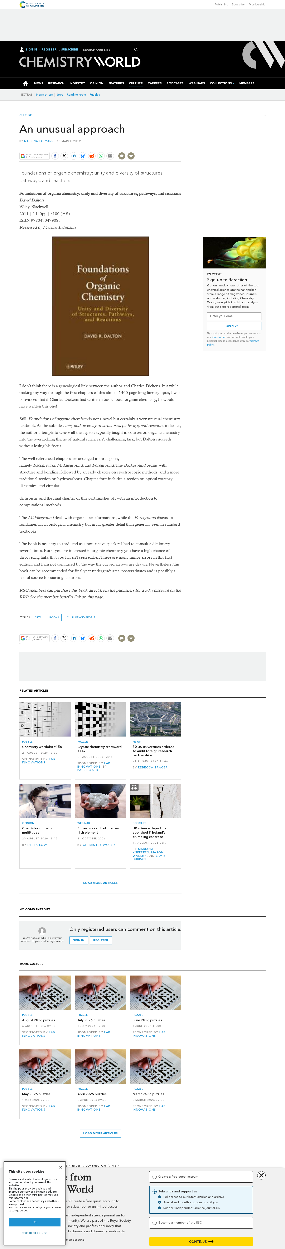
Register (49, 49)
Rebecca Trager (153, 767)
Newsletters (44, 94)
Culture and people (81, 617)
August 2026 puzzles (38, 1020)
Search (136, 49)
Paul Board (87, 770)
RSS (114, 1165)
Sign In (31, 49)
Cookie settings (35, 1233)
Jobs (60, 94)
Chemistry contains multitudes (37, 830)
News (137, 741)
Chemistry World (99, 845)
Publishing (221, 4)
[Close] (60, 1167)
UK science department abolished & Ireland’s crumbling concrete (151, 832)
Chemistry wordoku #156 (42, 747)
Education (239, 4)
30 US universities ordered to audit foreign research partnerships (153, 751)
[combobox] (109, 50)
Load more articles (100, 883)
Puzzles (95, 94)
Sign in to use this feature (161, 146)
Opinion (28, 823)
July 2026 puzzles (91, 1020)
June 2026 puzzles (147, 1020)
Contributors (96, 1165)
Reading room (76, 94)
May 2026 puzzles (36, 1094)
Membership (257, 4)
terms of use (219, 337)
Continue (198, 1242)
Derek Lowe (38, 845)
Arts (38, 617)
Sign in (78, 940)
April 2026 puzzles (91, 1094)
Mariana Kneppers (143, 850)
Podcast (139, 823)
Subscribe (69, 49)
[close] (181, 146)
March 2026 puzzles (148, 1094)
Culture (25, 115)
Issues (76, 1165)
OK (35, 1222)
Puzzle (27, 741)
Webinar (83, 823)
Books (54, 617)
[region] (34, 1203)
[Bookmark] (131, 156)
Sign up (232, 326)
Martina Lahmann (39, 141)
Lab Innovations (38, 760)
